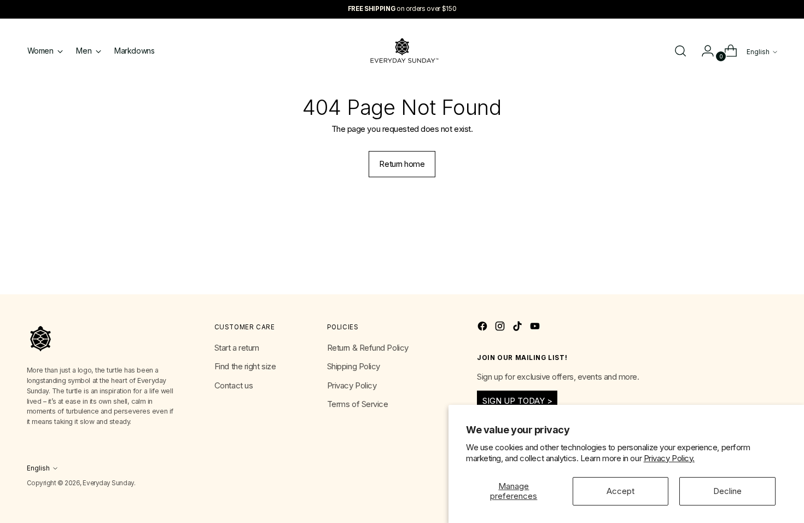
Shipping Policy (353, 366)
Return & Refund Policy (368, 347)
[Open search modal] (680, 51)
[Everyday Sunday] (402, 51)
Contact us (233, 385)
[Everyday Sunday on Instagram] (501, 328)
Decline (727, 491)
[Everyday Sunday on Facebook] (483, 328)
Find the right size (245, 366)
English (758, 52)
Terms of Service (357, 404)
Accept (620, 491)
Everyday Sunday (108, 483)
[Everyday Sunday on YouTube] (536, 328)
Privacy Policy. (669, 458)
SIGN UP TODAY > (517, 401)
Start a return (236, 347)
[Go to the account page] (703, 51)
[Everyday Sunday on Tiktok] (518, 328)
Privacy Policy (352, 385)
